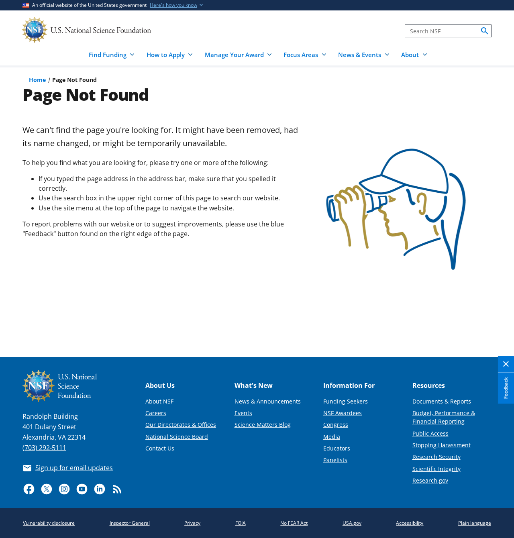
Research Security (436, 457)
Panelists (335, 460)
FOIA (240, 523)
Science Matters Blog (263, 424)
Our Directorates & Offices (180, 424)
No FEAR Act (294, 523)
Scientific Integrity (436, 469)
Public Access (430, 433)
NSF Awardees (342, 413)
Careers (155, 413)
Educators (336, 448)
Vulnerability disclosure (49, 523)
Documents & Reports (441, 401)
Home (37, 80)
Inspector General (130, 523)
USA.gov (352, 523)
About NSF (159, 401)
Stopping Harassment (441, 445)
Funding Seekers (345, 401)
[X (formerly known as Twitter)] (46, 489)
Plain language (474, 523)
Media (331, 436)
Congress (335, 424)
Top (496, 321)
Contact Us (159, 448)
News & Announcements (268, 401)
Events (243, 413)
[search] (485, 31)
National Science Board (176, 436)
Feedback (505, 388)
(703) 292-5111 (44, 447)
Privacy (192, 523)
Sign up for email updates (74, 467)
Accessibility (409, 523)
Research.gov (430, 480)
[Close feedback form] (506, 364)
